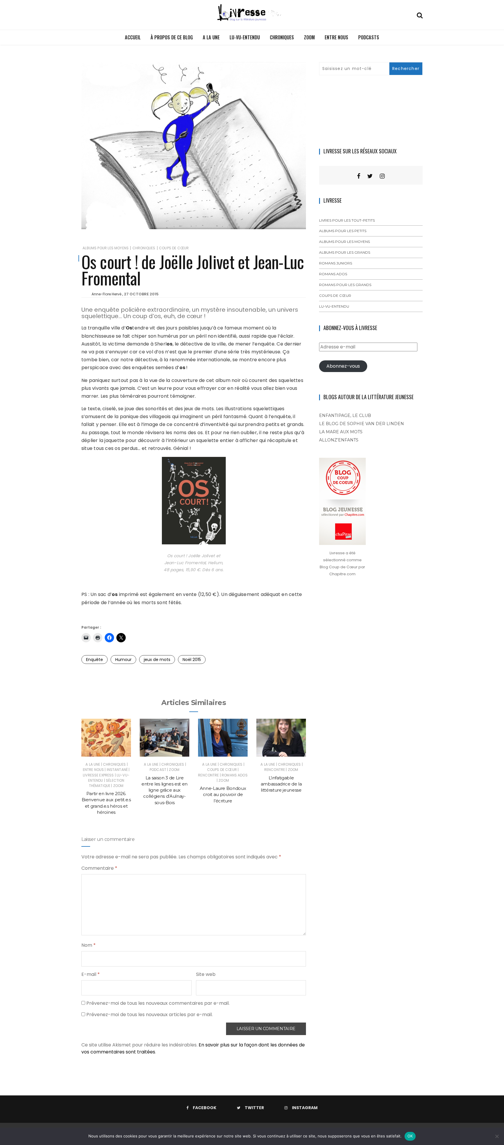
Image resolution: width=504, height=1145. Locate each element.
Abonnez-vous (343, 366)
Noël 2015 (192, 659)
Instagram (305, 1108)
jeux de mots (157, 659)
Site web (206, 974)
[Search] (420, 14)
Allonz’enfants (338, 440)
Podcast (158, 769)
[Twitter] (370, 176)
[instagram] (382, 176)
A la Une (211, 37)
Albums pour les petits (342, 231)
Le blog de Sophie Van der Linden (361, 423)
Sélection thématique (107, 783)
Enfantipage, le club (345, 415)
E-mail (90, 974)
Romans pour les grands (345, 285)
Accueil (133, 37)
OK (410, 1136)
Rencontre (208, 775)
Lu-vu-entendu (245, 37)
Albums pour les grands (344, 252)
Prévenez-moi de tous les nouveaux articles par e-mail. (149, 1014)
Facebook (204, 1108)
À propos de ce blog (171, 37)
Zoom (309, 37)
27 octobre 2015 (141, 294)
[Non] (497, 1136)
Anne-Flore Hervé (106, 294)
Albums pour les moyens (106, 248)
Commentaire (99, 868)
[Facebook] (358, 176)
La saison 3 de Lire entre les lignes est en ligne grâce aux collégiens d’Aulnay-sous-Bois (164, 790)
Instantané (117, 769)
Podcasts (368, 37)
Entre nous (336, 37)
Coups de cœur (174, 248)
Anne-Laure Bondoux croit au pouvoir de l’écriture (223, 794)
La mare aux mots (341, 431)
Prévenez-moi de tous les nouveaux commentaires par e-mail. (158, 1003)
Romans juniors (335, 263)
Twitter (254, 1108)
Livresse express (98, 775)
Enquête (94, 659)
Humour (123, 659)
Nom (88, 945)
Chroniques (282, 37)
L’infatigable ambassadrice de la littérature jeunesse (281, 784)
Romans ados (235, 775)
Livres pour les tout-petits (347, 220)
